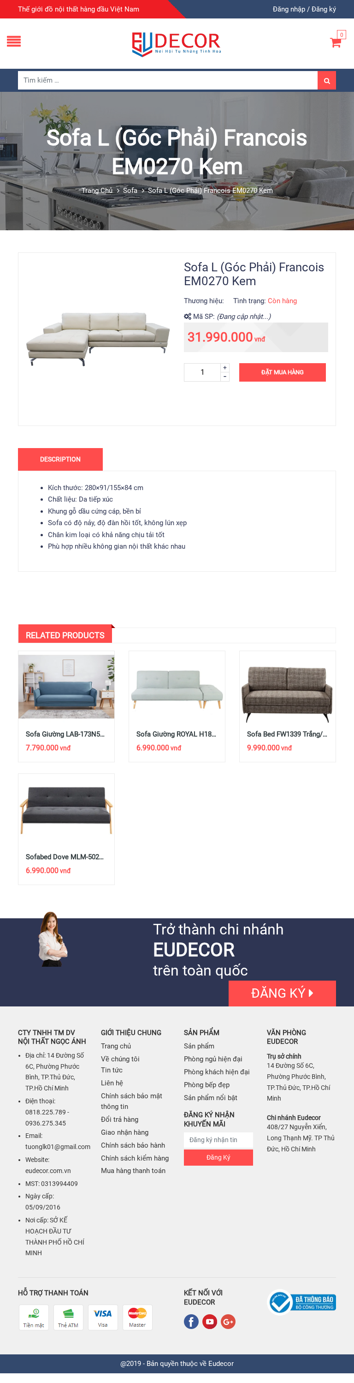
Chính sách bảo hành (133, 1145)
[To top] (338, 1355)
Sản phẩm (199, 1046)
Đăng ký (324, 9)
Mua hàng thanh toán (133, 1171)
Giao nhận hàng (124, 1132)
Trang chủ (97, 190)
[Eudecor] (177, 43)
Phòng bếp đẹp (207, 1085)
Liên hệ (112, 1083)
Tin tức (112, 1070)
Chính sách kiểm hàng (135, 1158)
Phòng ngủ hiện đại (213, 1059)
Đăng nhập (289, 9)
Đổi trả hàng (119, 1119)
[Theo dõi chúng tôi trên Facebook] (193, 1321)
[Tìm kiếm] (327, 80)
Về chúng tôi (120, 1059)
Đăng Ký (218, 1157)
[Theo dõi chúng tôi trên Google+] (228, 1321)
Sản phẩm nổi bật (210, 1098)
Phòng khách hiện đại (217, 1072)
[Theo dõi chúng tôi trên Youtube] (211, 1321)
